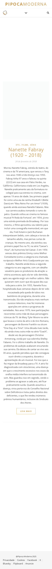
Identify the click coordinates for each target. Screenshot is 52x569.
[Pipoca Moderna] (5, 13)
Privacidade (8, 560)
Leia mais (26, 411)
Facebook (32, 560)
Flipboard (18, 563)
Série (33, 145)
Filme (25, 145)
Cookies (21, 560)
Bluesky (7, 563)
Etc (18, 145)
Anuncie (29, 563)
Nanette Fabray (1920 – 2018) (26, 152)
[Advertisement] (26, 49)
